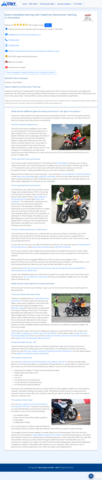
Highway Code (17, 308)
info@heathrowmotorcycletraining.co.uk (24, 35)
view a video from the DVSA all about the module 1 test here (42, 362)
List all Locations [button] (64, 3)
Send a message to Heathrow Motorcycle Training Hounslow (30, 73)
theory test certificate (25, 176)
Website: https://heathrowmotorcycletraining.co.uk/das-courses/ (33, 51)
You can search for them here (36, 277)
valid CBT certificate (47, 176)
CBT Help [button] (33, 3)
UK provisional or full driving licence (76, 174)
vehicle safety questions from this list (46, 435)
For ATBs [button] (78, 3)
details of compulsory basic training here (33, 353)
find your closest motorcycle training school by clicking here (48, 351)
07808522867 (14, 40)
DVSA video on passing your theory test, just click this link (34, 333)
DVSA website (62, 163)
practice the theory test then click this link (63, 336)
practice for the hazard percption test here (33, 338)
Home (25, 3)
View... (48, 25)
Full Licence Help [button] (47, 3)
